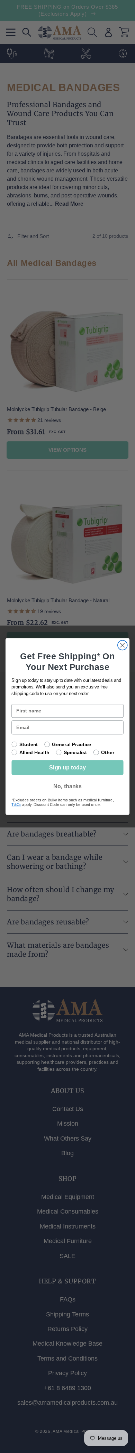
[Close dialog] (122, 645)
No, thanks (67, 786)
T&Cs (16, 804)
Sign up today (67, 768)
